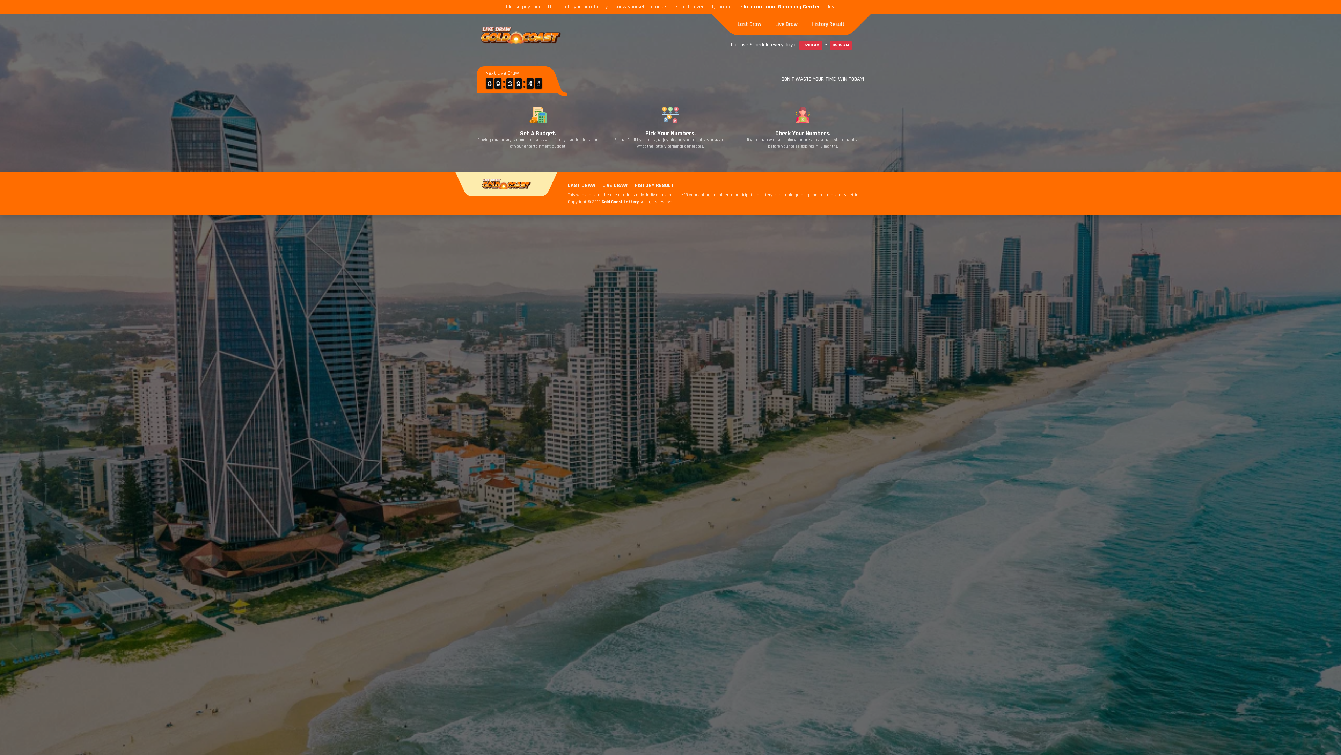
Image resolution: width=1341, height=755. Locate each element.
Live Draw (786, 24)
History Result (828, 24)
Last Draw (749, 24)
